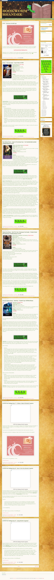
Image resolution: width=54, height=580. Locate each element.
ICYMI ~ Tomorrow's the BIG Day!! (10, 23)
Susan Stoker (21, 64)
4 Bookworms (17, 137)
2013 (43, 114)
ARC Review (16, 227)
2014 (43, 113)
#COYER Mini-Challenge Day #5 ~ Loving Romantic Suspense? (15, 521)
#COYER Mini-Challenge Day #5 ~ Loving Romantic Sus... (45, 99)
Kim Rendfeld (26, 145)
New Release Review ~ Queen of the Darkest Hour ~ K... (45, 84)
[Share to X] (21, 57)
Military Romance (23, 137)
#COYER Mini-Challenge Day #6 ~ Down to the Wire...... (45, 95)
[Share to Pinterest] (22, 57)
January (44, 108)
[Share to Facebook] (22, 226)
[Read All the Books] (46, 127)
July (43, 101)
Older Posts (36, 566)
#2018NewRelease (6, 227)
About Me (7, 18)
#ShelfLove (14, 137)
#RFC (14, 295)
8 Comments (15, 57)
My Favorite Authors (26, 18)
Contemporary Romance (27, 295)
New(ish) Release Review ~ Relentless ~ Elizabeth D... (45, 89)
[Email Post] (18, 57)
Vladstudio (14, 578)
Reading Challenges (19, 18)
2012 (43, 115)
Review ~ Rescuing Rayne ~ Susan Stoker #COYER (13, 63)
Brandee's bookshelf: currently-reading (46, 45)
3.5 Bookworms (11, 398)
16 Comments (15, 397)
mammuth (37, 578)
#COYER (5, 137)
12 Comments (15, 462)
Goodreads (14, 72)
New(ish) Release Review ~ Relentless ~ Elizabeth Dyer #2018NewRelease (18, 300)
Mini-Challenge (8, 463)
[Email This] (19, 57)
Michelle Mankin (30, 235)
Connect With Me (38, 18)
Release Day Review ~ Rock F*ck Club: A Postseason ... (45, 87)
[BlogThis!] (20, 57)
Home (3, 18)
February (44, 107)
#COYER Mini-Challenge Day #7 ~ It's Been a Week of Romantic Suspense (18, 403)
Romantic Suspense (28, 137)
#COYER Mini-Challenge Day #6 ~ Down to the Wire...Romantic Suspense (18, 468)
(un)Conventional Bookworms (20, 50)
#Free (12, 137)
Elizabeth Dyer (20, 302)
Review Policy (33, 18)
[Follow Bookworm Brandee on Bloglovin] (44, 28)
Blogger (43, 578)
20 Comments (15, 226)
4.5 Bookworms (17, 295)
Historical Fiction (20, 227)
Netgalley (27, 398)
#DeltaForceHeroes (9, 137)
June (43, 102)
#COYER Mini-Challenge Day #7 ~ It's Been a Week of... (45, 92)
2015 (43, 112)
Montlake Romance (23, 398)
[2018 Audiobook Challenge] (46, 124)
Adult (20, 137)
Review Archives (13, 18)
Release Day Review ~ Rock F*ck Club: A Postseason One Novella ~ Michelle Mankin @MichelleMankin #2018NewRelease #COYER (20, 233)
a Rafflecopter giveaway (5, 460)
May (43, 103)
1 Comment (15, 514)
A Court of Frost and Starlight (45, 52)
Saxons (27, 227)
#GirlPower (12, 295)
